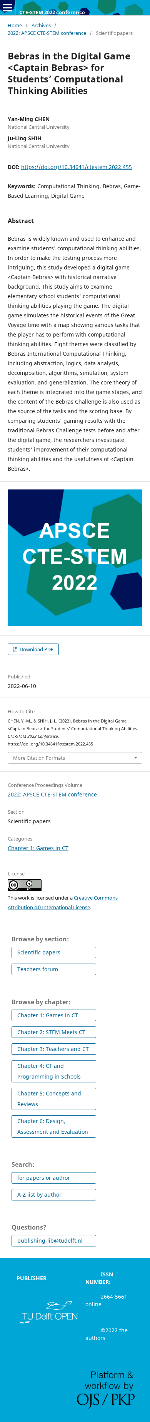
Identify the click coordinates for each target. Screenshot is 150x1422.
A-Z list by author (39, 1194)
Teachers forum (37, 969)
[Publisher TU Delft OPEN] (49, 1324)
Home (15, 25)
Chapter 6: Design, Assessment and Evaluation (52, 1126)
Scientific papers (38, 952)
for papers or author (43, 1177)
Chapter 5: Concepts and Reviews (49, 1099)
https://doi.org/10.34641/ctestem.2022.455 (76, 167)
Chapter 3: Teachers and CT (53, 1049)
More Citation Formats (39, 757)
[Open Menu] (7, 7)
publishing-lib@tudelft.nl (50, 1240)
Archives (41, 25)
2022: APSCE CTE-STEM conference (47, 33)
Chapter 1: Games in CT (38, 848)
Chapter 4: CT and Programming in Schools (49, 1071)
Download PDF (35, 649)
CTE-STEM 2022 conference (52, 12)
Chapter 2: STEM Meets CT (51, 1032)
